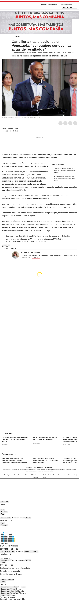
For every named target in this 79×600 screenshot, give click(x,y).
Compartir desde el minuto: (12, 599)
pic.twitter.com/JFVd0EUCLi (51, 239)
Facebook (60, 123)
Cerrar (3, 562)
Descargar (4, 597)
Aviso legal (6, 475)
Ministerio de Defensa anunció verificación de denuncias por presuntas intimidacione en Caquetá (14, 460)
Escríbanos (43, 477)
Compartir (27, 551)
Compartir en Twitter (8, 589)
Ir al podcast (19, 551)
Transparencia (61, 475)
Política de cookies (35, 475)
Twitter (65, 123)
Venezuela (5, 247)
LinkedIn (70, 123)
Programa (53, 4)
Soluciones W (71, 475)
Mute (2, 510)
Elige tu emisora (68, 7)
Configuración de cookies (49, 475)
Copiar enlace (6, 595)
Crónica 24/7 (4, 543)
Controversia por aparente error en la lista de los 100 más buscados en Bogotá (15, 439)
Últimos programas (18, 518)
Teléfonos (35, 477)
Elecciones (6, 245)
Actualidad (16, 36)
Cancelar (10, 580)
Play (2, 514)
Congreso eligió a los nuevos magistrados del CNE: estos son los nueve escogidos (45, 460)
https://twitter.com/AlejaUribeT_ (19, 129)
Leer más (35, 258)
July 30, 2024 (42, 241)
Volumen (4, 512)
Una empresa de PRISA (39, 483)
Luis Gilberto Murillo (9, 248)
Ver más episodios (7, 551)
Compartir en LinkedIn (9, 591)
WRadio (13, 6)
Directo (28, 518)
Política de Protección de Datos (20, 475)
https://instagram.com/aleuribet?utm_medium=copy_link (22, 129)
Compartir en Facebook (9, 587)
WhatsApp (75, 123)
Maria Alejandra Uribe (10, 129)
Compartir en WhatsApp (9, 593)
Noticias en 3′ (5, 518)
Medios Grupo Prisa (39, 488)
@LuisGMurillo (33, 236)
